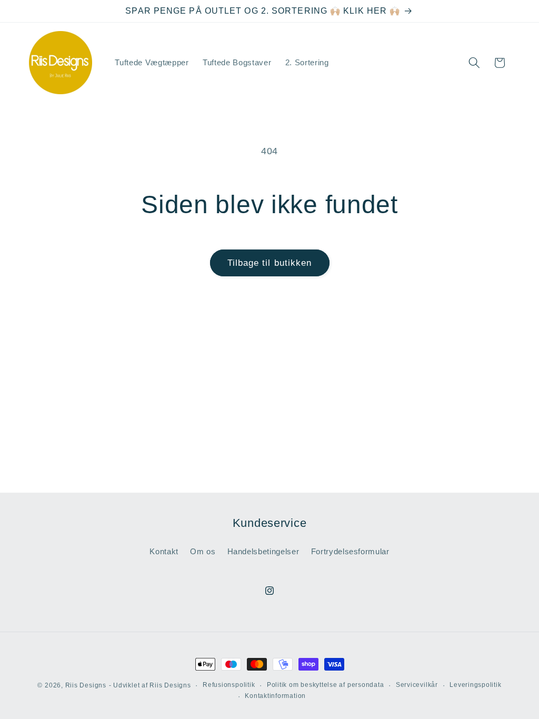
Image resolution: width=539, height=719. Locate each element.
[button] (474, 62)
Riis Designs (85, 685)
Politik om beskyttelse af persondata (325, 684)
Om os (202, 551)
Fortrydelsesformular (350, 551)
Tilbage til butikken (269, 262)
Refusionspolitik (229, 684)
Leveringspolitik (475, 684)
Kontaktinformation (275, 696)
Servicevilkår (417, 684)
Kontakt (163, 551)
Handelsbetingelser (263, 551)
